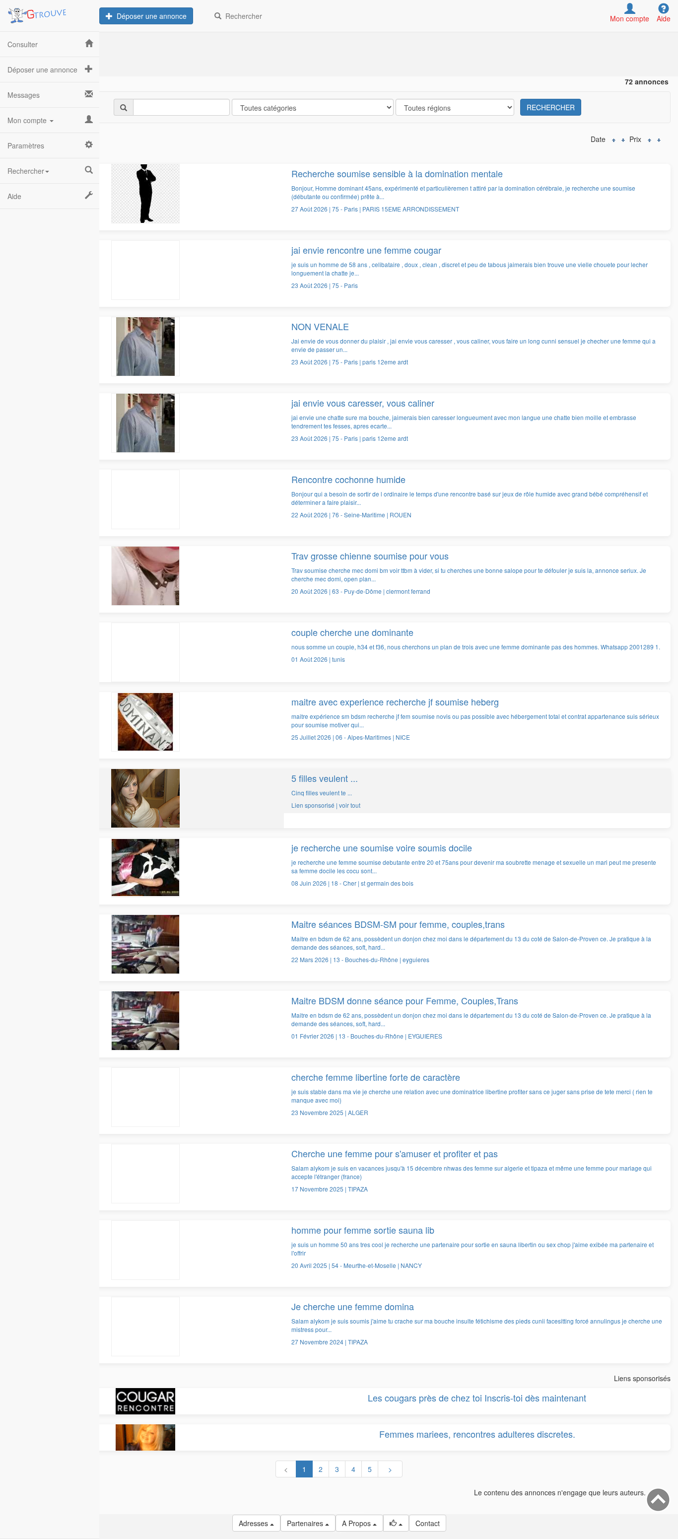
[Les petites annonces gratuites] (49, 12)
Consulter (22, 44)
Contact (427, 1523)
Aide (14, 196)
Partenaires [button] (306, 1523)
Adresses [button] (254, 1523)
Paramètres (25, 145)
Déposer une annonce (150, 16)
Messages (23, 95)
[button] (396, 1523)
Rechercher (241, 16)
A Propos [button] (357, 1523)
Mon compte (28, 120)
